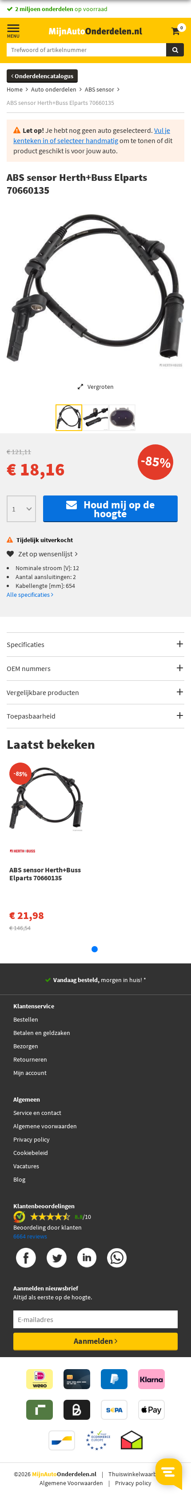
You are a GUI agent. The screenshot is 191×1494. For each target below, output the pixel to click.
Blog (19, 1179)
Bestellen (25, 1019)
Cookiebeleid (30, 1153)
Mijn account (30, 1073)
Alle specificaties (29, 595)
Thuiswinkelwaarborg (137, 1474)
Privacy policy (31, 1139)
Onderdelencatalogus (43, 76)
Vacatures (26, 1166)
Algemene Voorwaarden (71, 1483)
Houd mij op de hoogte (116, 509)
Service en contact (37, 1113)
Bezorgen (25, 1046)
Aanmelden (94, 1341)
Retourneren (30, 1059)
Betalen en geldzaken (41, 1033)
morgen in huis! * (99, 980)
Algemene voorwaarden (45, 1126)
